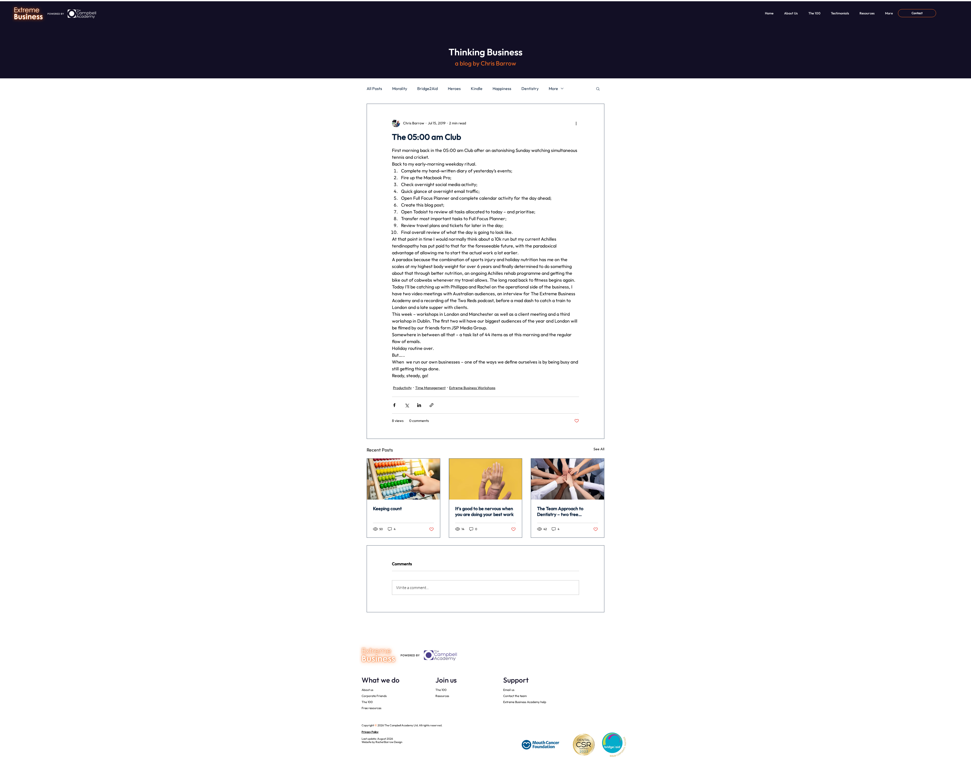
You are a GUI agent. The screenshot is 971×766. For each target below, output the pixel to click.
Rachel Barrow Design (389, 742)
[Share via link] (431, 405)
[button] (597, 88)
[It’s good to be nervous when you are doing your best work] (485, 479)
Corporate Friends (374, 696)
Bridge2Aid (427, 88)
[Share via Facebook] (394, 405)
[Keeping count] (403, 479)
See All (598, 449)
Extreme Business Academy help (524, 702)
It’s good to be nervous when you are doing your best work (484, 511)
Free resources (371, 708)
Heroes (454, 88)
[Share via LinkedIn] (419, 405)
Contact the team (515, 696)
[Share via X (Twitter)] (406, 405)
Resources (442, 696)
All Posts (374, 88)
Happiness (502, 88)
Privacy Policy (370, 732)
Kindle (476, 88)
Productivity (402, 388)
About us (367, 690)
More (553, 88)
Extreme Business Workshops (472, 388)
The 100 (367, 702)
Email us (508, 690)
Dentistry (530, 88)
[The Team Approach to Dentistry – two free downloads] (567, 479)
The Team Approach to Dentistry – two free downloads (560, 511)
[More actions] (576, 123)
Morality (399, 88)
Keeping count (387, 508)
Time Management (430, 388)
